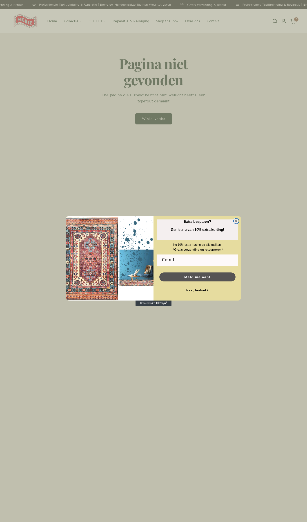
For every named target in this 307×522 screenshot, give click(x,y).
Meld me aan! (197, 277)
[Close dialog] (236, 221)
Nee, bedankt (197, 290)
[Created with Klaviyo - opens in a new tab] (153, 303)
